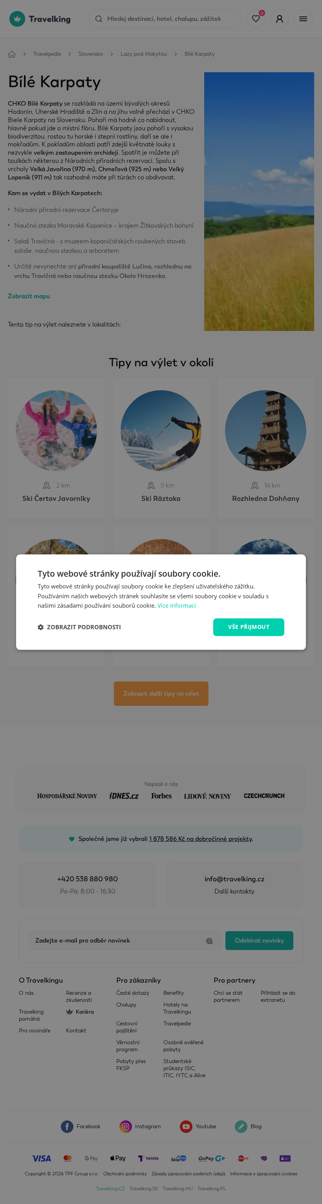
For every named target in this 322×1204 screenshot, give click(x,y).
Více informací (176, 606)
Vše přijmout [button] (248, 626)
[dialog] (161, 602)
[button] (79, 627)
